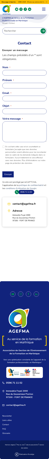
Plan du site (20, 445)
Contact (5, 424)
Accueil (5, 23)
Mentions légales (10, 445)
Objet (6, 106)
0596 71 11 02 (14, 382)
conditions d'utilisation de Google (21, 188)
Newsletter (7, 416)
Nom (6, 67)
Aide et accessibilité (32, 445)
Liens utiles (7, 420)
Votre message (12, 118)
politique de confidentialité (31, 185)
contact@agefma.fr (24, 204)
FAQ (4, 429)
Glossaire (6, 433)
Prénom (8, 80)
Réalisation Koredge (26, 454)
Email (6, 93)
